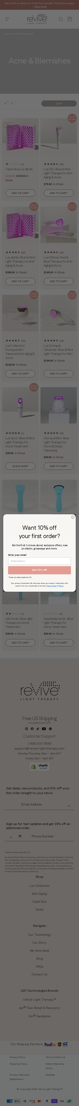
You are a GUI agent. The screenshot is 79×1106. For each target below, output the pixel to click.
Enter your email (17, 554)
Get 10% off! (39, 570)
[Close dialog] (73, 517)
